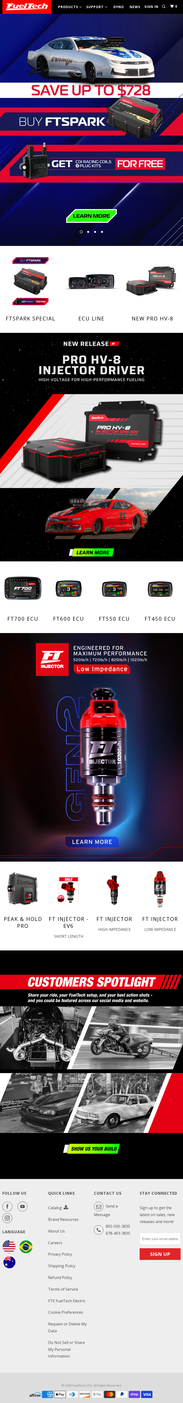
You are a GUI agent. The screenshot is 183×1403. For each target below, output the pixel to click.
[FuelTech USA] (26, 7)
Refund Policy (60, 1277)
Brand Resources (63, 1219)
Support (96, 7)
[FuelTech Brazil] (25, 1251)
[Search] (164, 6)
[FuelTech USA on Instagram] (8, 1218)
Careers (55, 1242)
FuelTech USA (82, 1385)
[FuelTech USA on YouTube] (24, 1207)
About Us (56, 1231)
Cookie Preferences (65, 1312)
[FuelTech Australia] (9, 1267)
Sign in (151, 6)
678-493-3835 (118, 1233)
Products (69, 7)
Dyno (118, 7)
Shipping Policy (61, 1265)
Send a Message (106, 1210)
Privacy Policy (60, 1254)
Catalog (55, 1207)
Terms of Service (63, 1289)
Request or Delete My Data (67, 1327)
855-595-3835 (118, 1226)
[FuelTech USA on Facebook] (8, 1207)
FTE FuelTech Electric (67, 1300)
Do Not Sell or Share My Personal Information (66, 1349)
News (135, 7)
